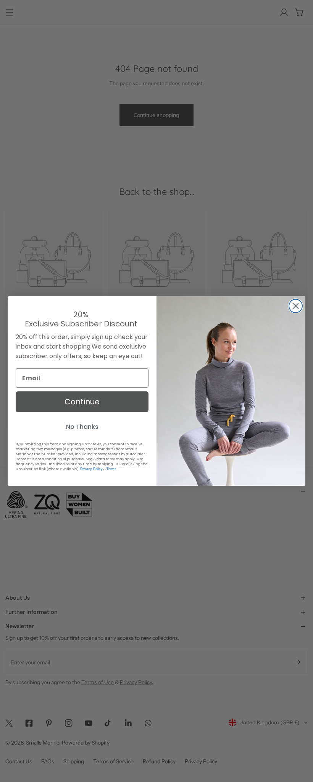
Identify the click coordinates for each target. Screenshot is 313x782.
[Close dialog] (295, 306)
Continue (82, 401)
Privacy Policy (91, 469)
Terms (111, 469)
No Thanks (82, 426)
